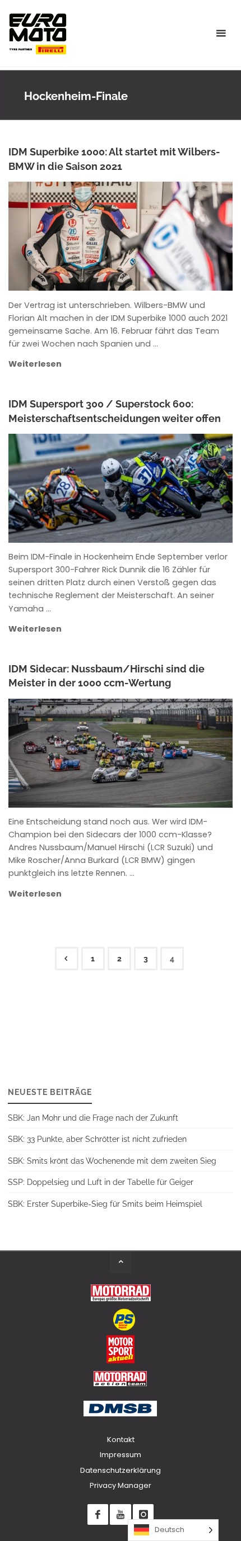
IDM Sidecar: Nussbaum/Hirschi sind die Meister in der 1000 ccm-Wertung (106, 676)
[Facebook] (97, 1514)
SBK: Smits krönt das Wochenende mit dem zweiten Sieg (112, 1160)
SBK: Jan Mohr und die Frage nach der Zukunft (93, 1117)
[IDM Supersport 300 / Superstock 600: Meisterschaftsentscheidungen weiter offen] (166, 488)
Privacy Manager (120, 1485)
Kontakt (121, 1439)
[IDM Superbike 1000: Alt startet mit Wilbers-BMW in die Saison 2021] (169, 236)
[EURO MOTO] (37, 33)
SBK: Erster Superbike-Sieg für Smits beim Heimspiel (105, 1203)
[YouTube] (120, 1514)
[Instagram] (143, 1514)
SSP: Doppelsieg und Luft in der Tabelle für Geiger (100, 1182)
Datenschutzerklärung (120, 1470)
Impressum (120, 1454)
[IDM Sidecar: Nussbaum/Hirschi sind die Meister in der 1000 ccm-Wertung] (170, 753)
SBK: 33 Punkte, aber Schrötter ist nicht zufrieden (97, 1139)
